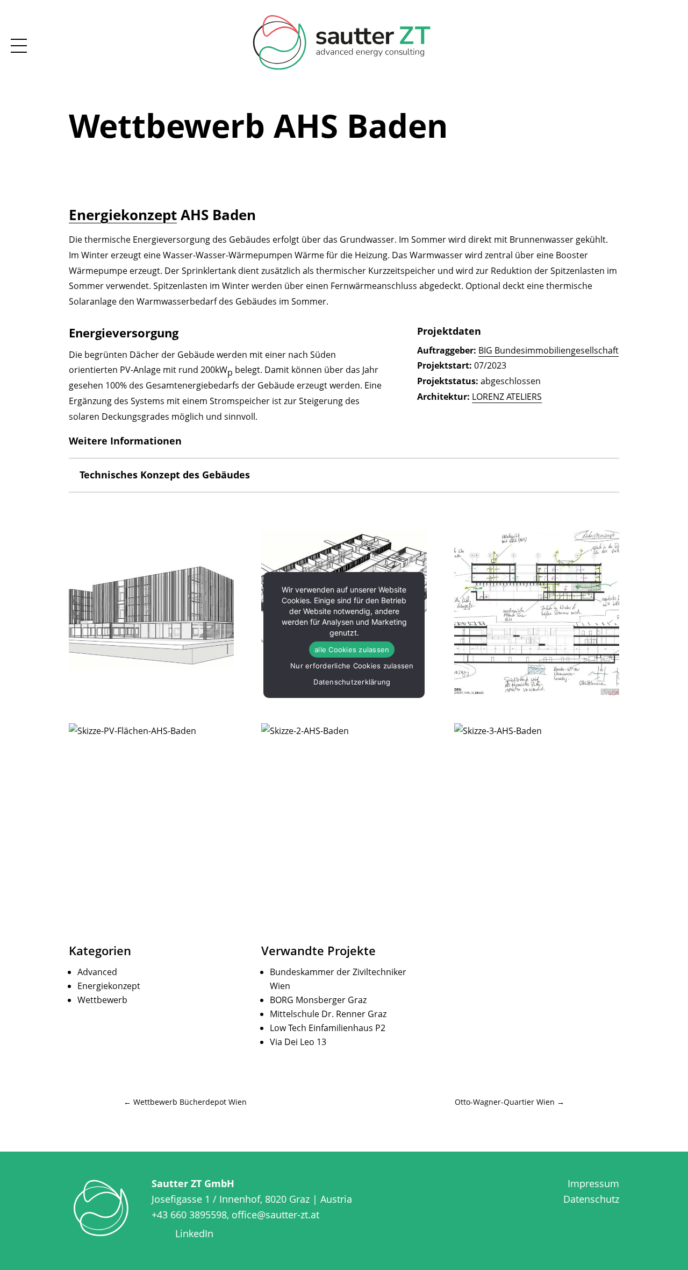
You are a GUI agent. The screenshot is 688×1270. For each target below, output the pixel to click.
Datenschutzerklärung (351, 682)
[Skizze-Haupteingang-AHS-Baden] (151, 612)
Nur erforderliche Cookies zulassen (352, 665)
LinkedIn (194, 1233)
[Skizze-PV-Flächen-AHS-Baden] (151, 805)
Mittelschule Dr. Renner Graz (328, 1014)
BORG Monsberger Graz (318, 1000)
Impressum (593, 1183)
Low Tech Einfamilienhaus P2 (327, 1028)
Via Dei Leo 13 (298, 1042)
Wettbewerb (102, 1000)
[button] (664, 35)
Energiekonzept (123, 214)
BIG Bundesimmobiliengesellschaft (548, 350)
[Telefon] (680, 35)
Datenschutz (591, 1199)
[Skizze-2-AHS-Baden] (343, 805)
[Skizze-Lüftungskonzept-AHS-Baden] (536, 612)
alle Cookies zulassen (351, 649)
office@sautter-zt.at (275, 1214)
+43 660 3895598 (189, 1214)
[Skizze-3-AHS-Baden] (536, 805)
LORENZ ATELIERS (507, 397)
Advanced (97, 972)
